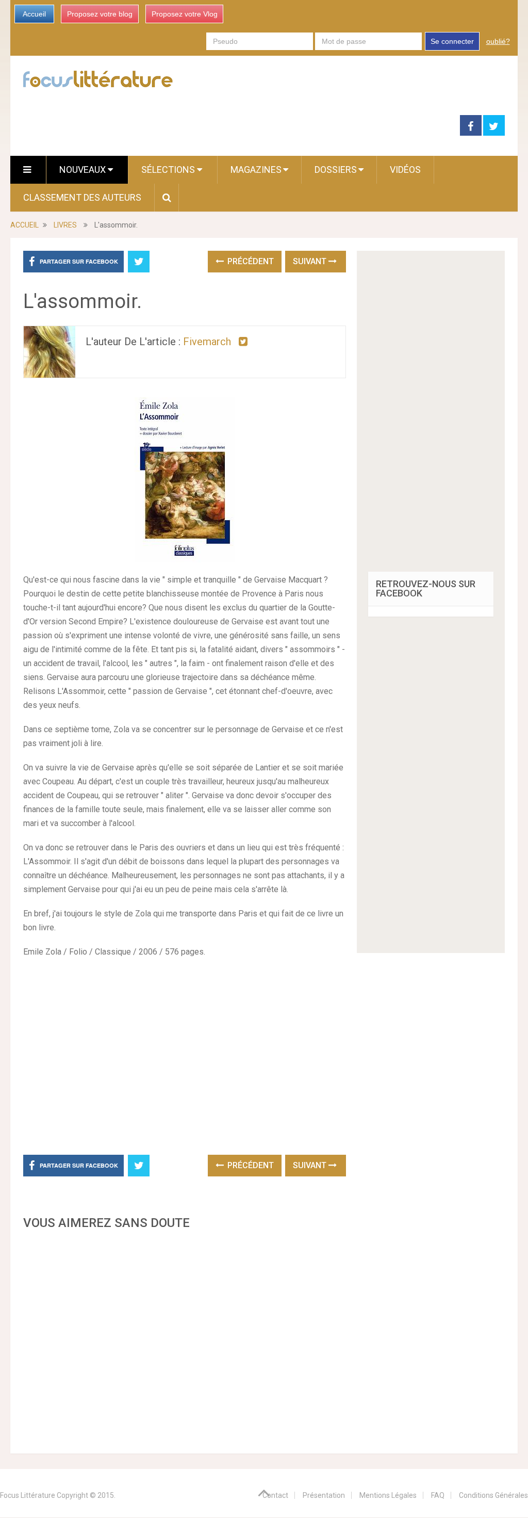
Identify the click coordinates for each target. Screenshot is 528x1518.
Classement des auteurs (82, 197)
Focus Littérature (27, 1495)
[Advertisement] (184, 1338)
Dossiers (336, 169)
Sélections (169, 169)
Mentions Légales (388, 1495)
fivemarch (207, 341)
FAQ (437, 1495)
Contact (275, 1495)
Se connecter (452, 41)
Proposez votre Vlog (185, 14)
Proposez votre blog (100, 14)
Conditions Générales (493, 1495)
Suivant (310, 261)
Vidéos (405, 169)
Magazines (256, 169)
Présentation (324, 1495)
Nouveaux (83, 169)
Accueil (34, 14)
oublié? (498, 41)
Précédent (249, 261)
